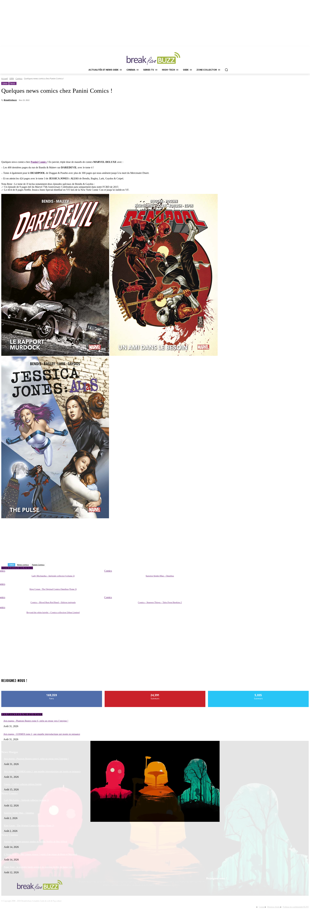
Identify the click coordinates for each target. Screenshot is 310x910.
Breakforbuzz (10, 100)
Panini (12, 83)
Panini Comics (38, 564)
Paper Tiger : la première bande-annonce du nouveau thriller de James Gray (38, 867)
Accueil (4, 78)
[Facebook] (209, 886)
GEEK (11, 78)
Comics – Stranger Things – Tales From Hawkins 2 (160, 602)
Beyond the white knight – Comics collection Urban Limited (53, 612)
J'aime (52, 692)
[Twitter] (226, 886)
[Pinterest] (218, 886)
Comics (19, 78)
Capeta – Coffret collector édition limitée (22, 784)
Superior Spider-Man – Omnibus (160, 576)
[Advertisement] (25, 137)
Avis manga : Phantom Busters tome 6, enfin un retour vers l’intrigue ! (35, 721)
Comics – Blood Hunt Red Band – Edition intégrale (53, 602)
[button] (226, 70)
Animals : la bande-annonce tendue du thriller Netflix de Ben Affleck (35, 841)
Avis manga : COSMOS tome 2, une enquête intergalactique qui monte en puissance (41, 734)
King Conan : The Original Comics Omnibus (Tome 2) (53, 589)
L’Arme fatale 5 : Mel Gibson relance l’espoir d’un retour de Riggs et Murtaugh (40, 854)
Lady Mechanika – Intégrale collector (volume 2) (53, 576)
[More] (195, 108)
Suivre (155, 692)
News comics (23, 564)
